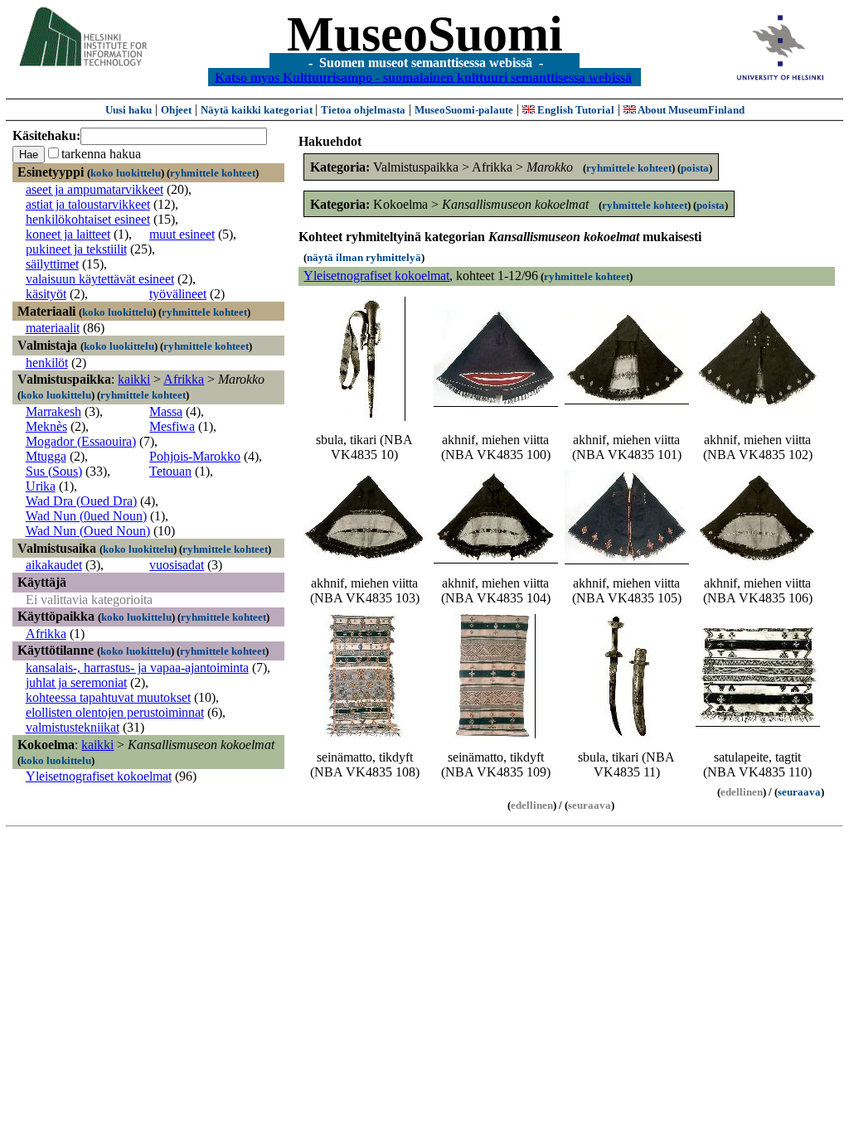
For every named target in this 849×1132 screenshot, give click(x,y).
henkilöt (47, 363)
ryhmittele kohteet (212, 173)
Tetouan (170, 471)
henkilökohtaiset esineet (88, 219)
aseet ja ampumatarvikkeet (94, 189)
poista (695, 168)
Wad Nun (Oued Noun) (88, 531)
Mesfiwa (172, 426)
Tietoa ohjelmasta (363, 110)
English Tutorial (574, 110)
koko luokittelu (125, 173)
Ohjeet (176, 110)
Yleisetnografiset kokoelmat (99, 776)
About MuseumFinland (690, 110)
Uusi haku (128, 110)
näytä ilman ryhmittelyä (364, 257)
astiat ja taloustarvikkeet (88, 204)
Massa (165, 411)
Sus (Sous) (54, 471)
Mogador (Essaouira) (81, 441)
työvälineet (177, 294)
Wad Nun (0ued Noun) (86, 516)
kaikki (134, 379)
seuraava (799, 792)
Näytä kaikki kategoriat (258, 110)
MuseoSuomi (425, 34)
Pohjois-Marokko (194, 456)
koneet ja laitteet (68, 234)
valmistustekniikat (72, 727)
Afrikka (183, 379)
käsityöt (46, 294)
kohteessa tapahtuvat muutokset (108, 697)
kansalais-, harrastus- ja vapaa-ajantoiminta (137, 667)
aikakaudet (54, 565)
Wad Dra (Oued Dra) (81, 501)
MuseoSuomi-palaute (464, 110)
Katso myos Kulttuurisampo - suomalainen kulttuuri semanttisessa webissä (423, 77)
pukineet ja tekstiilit (76, 249)
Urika (41, 486)
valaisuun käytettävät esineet (100, 279)
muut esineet (182, 234)
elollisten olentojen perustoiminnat (115, 712)
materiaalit (53, 328)
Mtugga (46, 456)
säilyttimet (52, 264)
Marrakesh (53, 411)
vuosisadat (176, 565)
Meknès (46, 426)
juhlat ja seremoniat (76, 682)
